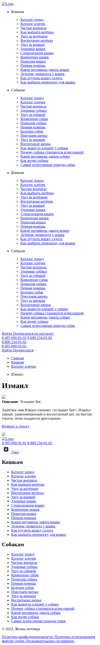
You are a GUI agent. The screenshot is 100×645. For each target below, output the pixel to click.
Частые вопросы (33, 28)
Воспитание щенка (35, 144)
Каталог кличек (32, 24)
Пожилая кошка (33, 61)
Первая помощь (32, 65)
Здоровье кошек (33, 49)
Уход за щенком (32, 140)
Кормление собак (34, 119)
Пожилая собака (33, 123)
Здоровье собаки (33, 110)
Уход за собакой (32, 115)
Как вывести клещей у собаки (44, 148)
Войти (7, 333)
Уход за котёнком (33, 36)
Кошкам (17, 362)
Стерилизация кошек (37, 53)
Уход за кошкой (32, 45)
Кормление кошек (34, 57)
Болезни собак (31, 131)
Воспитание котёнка (36, 40)
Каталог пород (32, 20)
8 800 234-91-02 (39, 338)
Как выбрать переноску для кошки (47, 82)
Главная (17, 358)
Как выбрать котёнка (37, 32)
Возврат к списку (16, 426)
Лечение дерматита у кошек (42, 74)
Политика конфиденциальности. (28, 637)
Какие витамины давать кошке (44, 70)
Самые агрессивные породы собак (47, 165)
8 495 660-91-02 (14, 338)
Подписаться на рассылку (33, 333)
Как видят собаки (34, 161)
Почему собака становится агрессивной (52, 152)
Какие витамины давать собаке (45, 156)
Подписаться (23, 350)
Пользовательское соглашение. (50, 641)
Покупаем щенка (33, 135)
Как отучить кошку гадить (41, 78)
